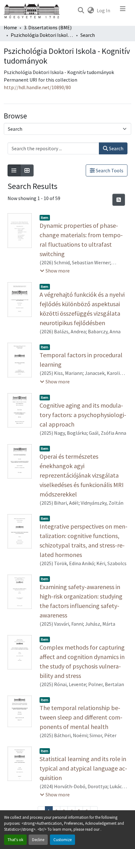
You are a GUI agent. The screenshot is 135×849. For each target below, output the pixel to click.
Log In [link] (103, 10)
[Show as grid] (27, 170)
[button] (81, 10)
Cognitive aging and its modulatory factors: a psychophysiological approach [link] (83, 414)
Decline (38, 839)
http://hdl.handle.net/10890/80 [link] (37, 87)
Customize (62, 839)
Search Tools (109, 170)
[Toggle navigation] (122, 10)
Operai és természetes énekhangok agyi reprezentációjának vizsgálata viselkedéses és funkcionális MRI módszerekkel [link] (82, 475)
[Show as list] (14, 170)
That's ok (15, 839)
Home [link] (10, 27)
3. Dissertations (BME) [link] (48, 27)
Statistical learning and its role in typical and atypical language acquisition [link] (83, 768)
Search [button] (115, 148)
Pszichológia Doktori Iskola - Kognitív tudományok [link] (42, 35)
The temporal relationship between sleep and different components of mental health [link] (81, 717)
